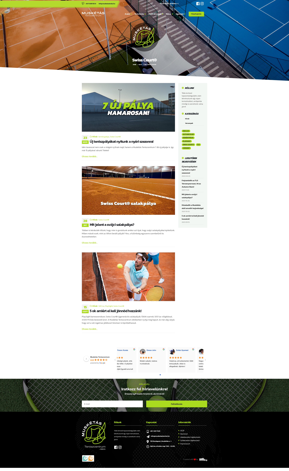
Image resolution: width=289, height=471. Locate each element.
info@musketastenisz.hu (107, 3)
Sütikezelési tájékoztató (190, 440)
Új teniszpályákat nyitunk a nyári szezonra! (121, 141)
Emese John (130, 350)
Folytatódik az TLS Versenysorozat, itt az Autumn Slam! (191, 183)
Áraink (127, 14)
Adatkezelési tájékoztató (190, 437)
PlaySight (109, 306)
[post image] (128, 107)
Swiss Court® (115, 136)
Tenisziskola (139, 14)
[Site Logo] (93, 13)
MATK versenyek (155, 14)
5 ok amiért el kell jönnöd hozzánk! (115, 311)
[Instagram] (202, 3)
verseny (186, 148)
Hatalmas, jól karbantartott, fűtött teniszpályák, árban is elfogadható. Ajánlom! (160, 363)
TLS (198, 144)
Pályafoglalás (196, 14)
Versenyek (189, 123)
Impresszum (185, 443)
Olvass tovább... (90, 156)
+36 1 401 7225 (155, 431)
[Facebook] (198, 3)
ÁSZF (182, 430)
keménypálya (103, 136)
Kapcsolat (180, 14)
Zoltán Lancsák (190, 350)
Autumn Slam (188, 134)
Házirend (184, 433)
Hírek (95, 136)
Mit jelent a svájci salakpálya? (112, 224)
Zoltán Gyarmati (161, 350)
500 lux (101, 306)
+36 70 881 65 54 (91, 3)
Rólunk (168, 14)
